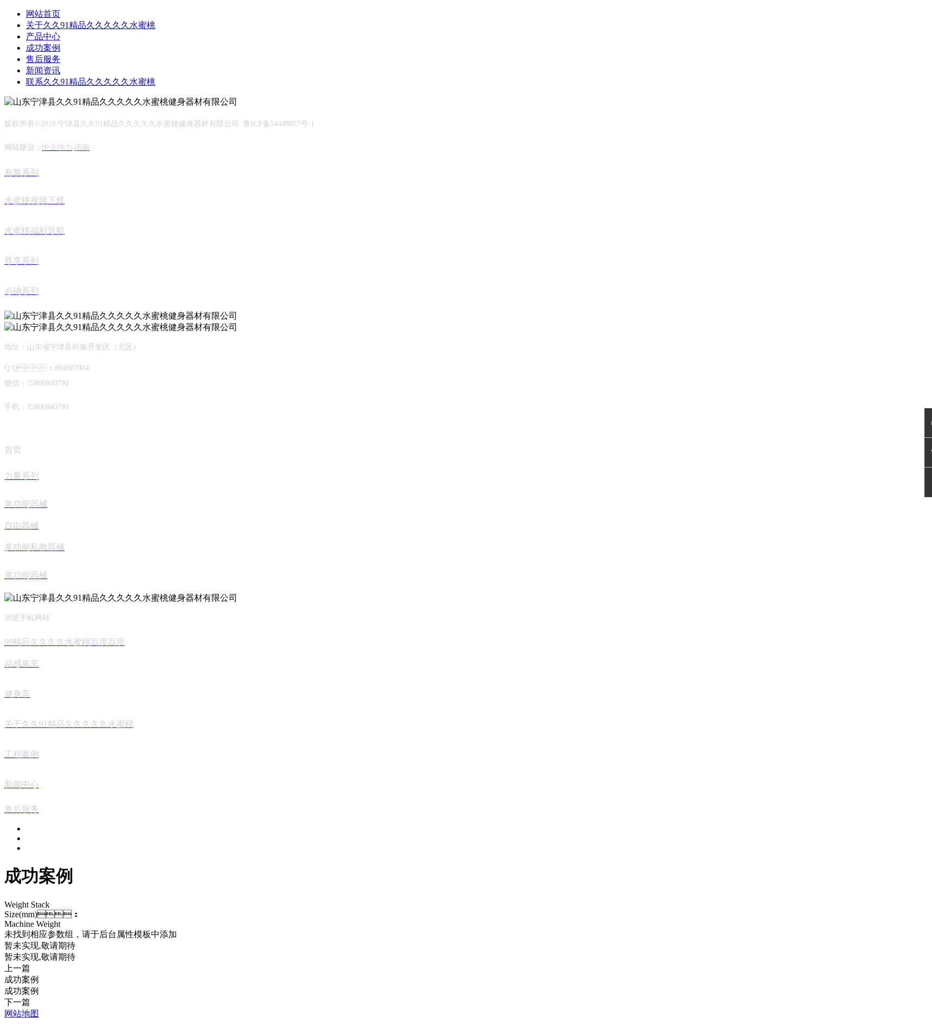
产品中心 (43, 36)
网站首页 (43, 13)
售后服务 (43, 59)
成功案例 (43, 47)
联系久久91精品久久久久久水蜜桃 (90, 81)
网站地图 (21, 1013)
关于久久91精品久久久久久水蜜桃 (90, 25)
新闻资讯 (43, 70)
